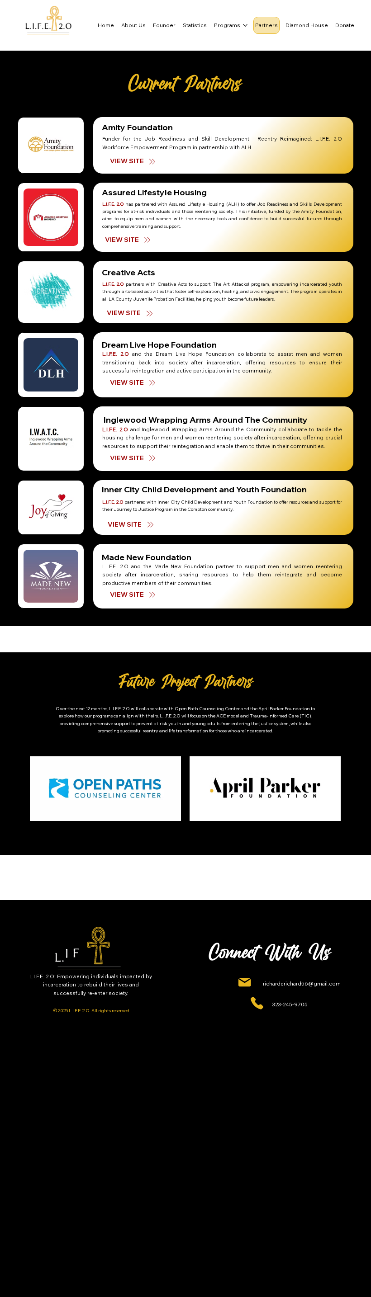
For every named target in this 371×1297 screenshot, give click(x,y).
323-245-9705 (290, 1004)
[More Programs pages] (245, 25)
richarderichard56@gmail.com (302, 983)
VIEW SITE (124, 313)
